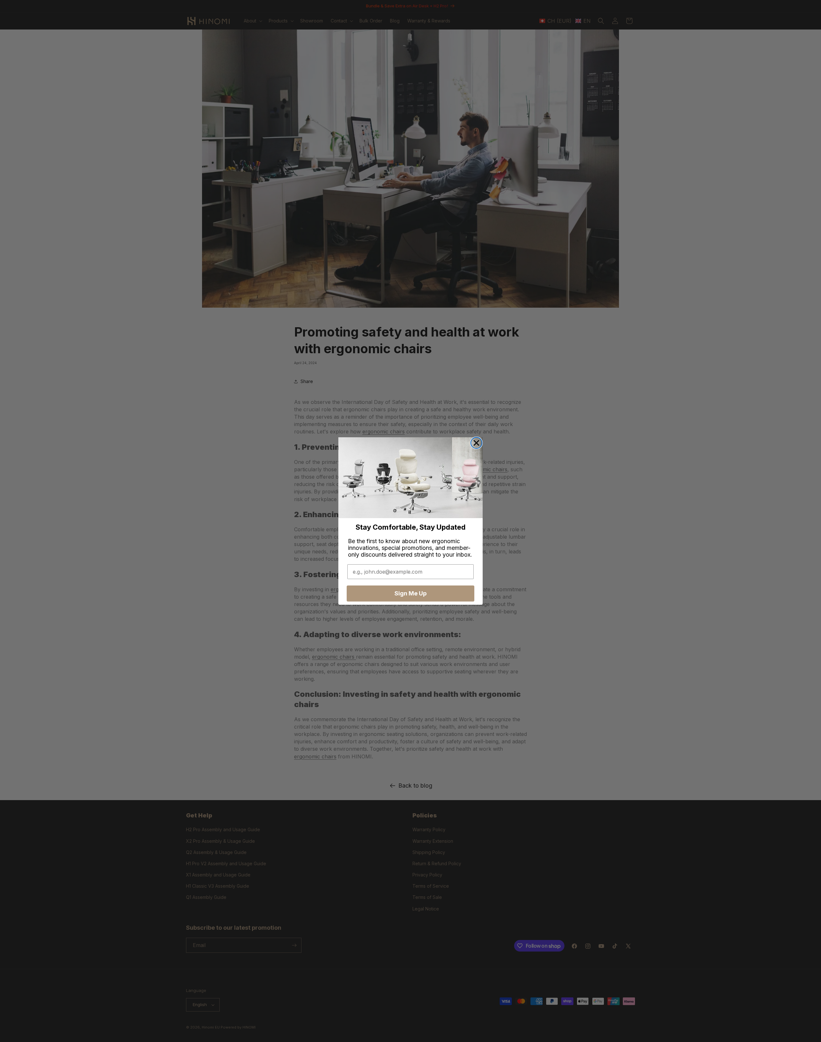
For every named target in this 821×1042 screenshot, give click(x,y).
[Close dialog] (476, 442)
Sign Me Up (410, 593)
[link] (410, 477)
